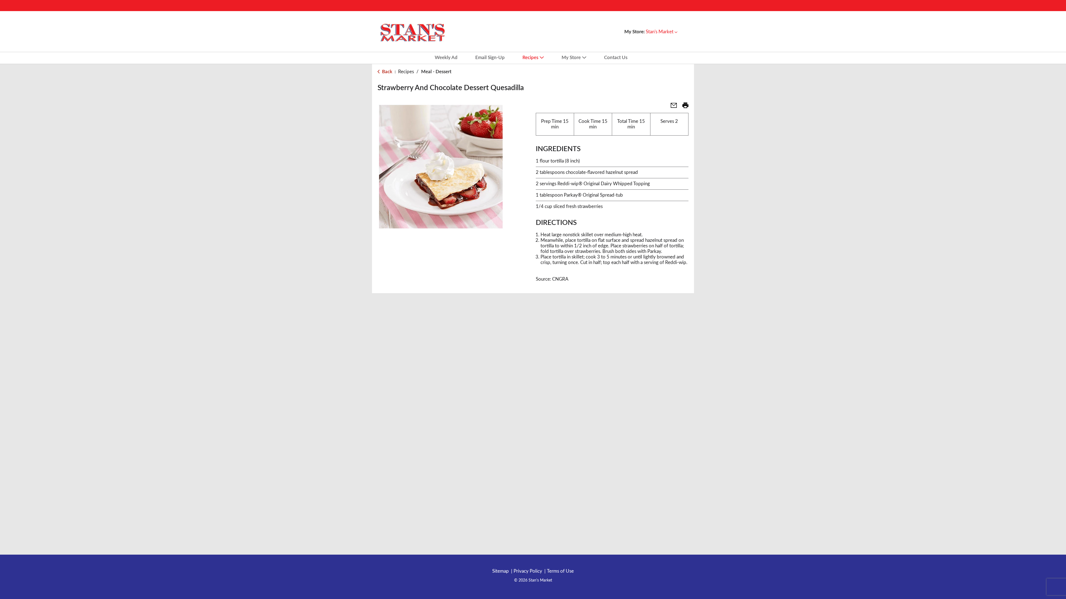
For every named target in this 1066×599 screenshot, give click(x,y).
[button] (661, 31)
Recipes (406, 71)
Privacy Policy (528, 571)
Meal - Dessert (436, 71)
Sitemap (500, 571)
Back (386, 71)
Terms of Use (560, 571)
